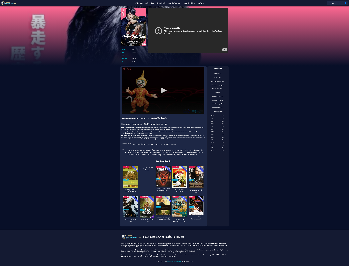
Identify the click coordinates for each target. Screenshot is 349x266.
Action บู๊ (216, 74)
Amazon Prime (216, 89)
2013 (212, 137)
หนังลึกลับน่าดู (156, 155)
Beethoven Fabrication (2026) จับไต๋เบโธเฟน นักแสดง (145, 150)
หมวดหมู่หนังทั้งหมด (174, 3)
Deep (129, 152)
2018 (223, 129)
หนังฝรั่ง (166, 144)
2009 (212, 142)
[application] (163, 90)
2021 (212, 126)
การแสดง (136, 152)
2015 (212, 134)
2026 (223, 118)
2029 (212, 116)
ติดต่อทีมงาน (200, 3)
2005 (212, 148)
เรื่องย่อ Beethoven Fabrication (187, 155)
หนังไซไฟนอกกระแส (169, 155)
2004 (223, 148)
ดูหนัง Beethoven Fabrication (151, 152)
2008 (223, 142)
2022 (223, 124)
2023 (212, 124)
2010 (223, 140)
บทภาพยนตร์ (167, 152)
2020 (223, 126)
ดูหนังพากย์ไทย (149, 3)
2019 (212, 129)
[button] (163, 90)
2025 (212, 121)
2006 (223, 145)
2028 (223, 116)
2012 (223, 137)
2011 (212, 140)
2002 (223, 151)
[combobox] (335, 3)
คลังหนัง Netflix (161, 3)
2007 (212, 145)
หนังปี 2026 (158, 144)
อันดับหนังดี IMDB (189, 3)
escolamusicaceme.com (174, 261)
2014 (223, 134)
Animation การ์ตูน (216, 96)
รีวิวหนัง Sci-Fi (146, 155)
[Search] (346, 3)
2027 (212, 118)
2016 (223, 132)
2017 (212, 132)
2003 (212, 151)
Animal (217, 93)
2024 (223, 121)
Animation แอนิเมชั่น (216, 108)
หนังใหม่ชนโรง (139, 3)
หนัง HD (150, 144)
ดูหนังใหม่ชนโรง (141, 144)
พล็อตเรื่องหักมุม (178, 152)
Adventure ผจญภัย (216, 81)
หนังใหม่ (173, 144)
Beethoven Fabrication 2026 (173, 150)
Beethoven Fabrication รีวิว (194, 150)
